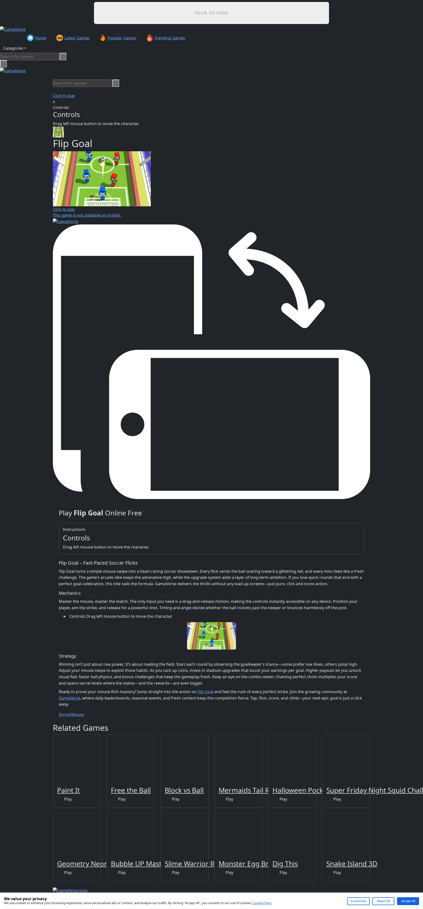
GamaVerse (69, 698)
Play (67, 799)
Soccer (65, 714)
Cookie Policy (262, 903)
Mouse (77, 714)
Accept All (408, 901)
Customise (358, 901)
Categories (13, 48)
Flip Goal (205, 691)
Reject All (383, 901)
